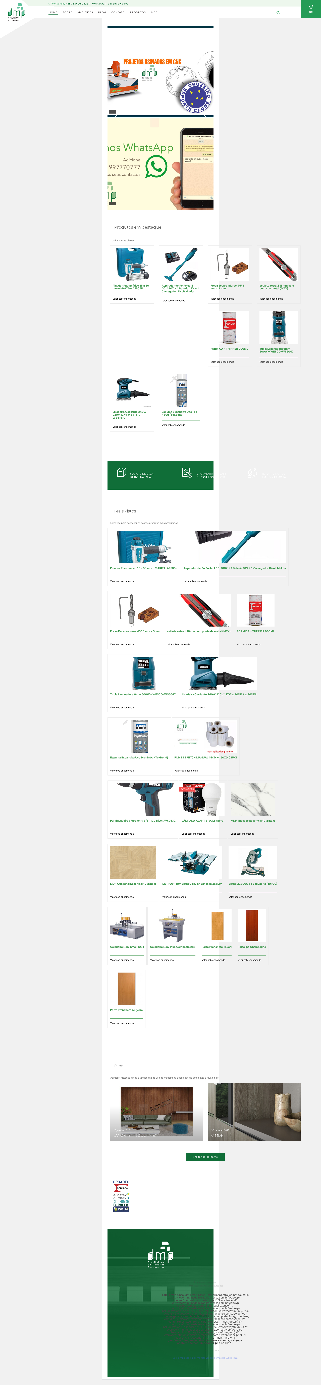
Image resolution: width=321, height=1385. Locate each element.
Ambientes (85, 12)
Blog (102, 12)
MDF (154, 12)
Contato (118, 12)
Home (53, 12)
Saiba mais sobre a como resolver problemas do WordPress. (205, 1357)
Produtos (138, 12)
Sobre (67, 12)
